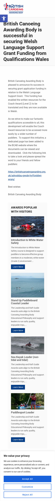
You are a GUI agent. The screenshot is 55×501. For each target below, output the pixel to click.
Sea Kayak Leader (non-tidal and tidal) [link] (25, 358)
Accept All (27, 479)
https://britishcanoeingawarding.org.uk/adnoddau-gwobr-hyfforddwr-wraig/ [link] (27, 175)
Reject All (27, 495)
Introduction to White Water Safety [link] (27, 241)
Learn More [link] (18, 267)
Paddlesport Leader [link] (22, 412)
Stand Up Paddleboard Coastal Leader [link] (24, 302)
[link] (4, 18)
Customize (27, 487)
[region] (27, 476)
